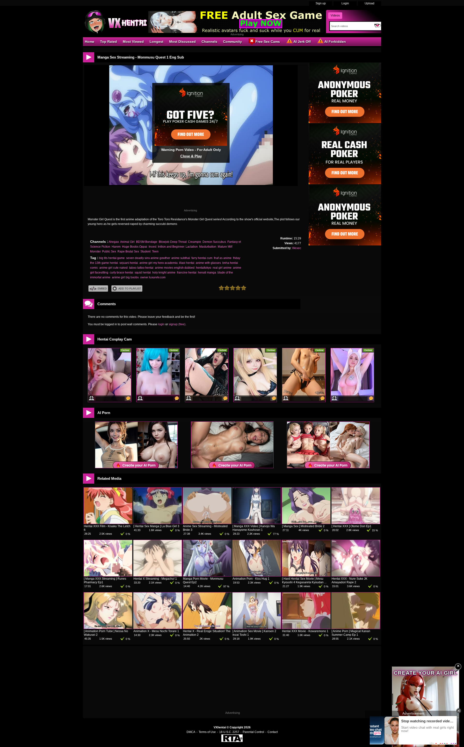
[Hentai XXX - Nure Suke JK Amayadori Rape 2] (356, 575)
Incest (152, 246)
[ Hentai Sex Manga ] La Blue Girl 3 (156, 526)
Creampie (194, 242)
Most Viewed (133, 42)
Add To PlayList (129, 288)
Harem (116, 246)
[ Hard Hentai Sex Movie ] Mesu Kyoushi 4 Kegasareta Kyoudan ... (304, 580)
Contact (273, 732)
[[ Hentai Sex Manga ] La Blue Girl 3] (157, 523)
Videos (335, 15)
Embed (102, 288)
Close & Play (191, 156)
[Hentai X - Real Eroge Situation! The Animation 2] (207, 627)
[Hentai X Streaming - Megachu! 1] (157, 575)
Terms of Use (207, 732)
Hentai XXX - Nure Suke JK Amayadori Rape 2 (349, 580)
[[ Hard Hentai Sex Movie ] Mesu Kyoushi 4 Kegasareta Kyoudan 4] (306, 575)
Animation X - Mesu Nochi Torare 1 (156, 631)
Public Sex (109, 251)
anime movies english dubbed (175, 267)
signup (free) (177, 324)
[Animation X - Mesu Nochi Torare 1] (157, 627)
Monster (95, 251)
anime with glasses (208, 263)
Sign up (321, 3)
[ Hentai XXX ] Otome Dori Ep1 (351, 526)
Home (89, 42)
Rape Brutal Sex (128, 251)
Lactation (192, 246)
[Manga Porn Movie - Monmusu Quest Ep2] (207, 575)
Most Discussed (182, 42)
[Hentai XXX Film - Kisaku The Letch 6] (108, 523)
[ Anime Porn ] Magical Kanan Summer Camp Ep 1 (351, 632)
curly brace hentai (121, 272)
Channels (209, 42)
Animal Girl (127, 242)
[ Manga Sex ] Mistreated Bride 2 (303, 526)
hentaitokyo (203, 267)
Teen (155, 251)
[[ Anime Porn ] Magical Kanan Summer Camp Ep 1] (356, 627)
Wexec (296, 248)
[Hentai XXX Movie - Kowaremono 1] (306, 627)
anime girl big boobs (125, 277)
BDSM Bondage (146, 242)
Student (145, 251)
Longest (156, 42)
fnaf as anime (223, 258)
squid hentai (143, 272)
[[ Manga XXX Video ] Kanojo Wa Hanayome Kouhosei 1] (256, 523)
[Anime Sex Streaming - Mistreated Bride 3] (207, 523)
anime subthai (180, 258)
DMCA (191, 732)
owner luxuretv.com (153, 277)
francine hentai (186, 272)
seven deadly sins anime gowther (148, 258)
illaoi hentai (186, 263)
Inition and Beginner (171, 246)
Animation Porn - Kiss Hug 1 (250, 578)
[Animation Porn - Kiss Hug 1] (256, 575)
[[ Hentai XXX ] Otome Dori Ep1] (356, 523)
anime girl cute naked (113, 267)
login (161, 324)
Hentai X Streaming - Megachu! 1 (155, 578)
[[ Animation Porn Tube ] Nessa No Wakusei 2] (108, 627)
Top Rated (108, 42)
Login (345, 3)
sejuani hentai (128, 263)
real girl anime (222, 267)
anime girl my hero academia (158, 263)
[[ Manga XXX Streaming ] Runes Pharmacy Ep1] (108, 575)
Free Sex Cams (267, 42)
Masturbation (207, 246)
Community (232, 42)
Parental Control (253, 732)
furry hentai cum (201, 258)
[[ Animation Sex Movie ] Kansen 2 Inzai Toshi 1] (256, 627)
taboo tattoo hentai (141, 267)
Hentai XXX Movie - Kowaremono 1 (305, 631)
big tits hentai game (112, 258)
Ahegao (114, 242)
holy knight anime (163, 272)
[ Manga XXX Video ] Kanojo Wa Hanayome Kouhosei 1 (253, 528)
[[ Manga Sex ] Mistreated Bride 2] (306, 523)
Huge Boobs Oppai (134, 246)
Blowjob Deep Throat (173, 242)
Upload (369, 3)
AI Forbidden (335, 42)
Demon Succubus (214, 242)
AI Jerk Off (302, 42)
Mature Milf (225, 246)
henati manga (207, 272)
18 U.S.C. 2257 (229, 732)
